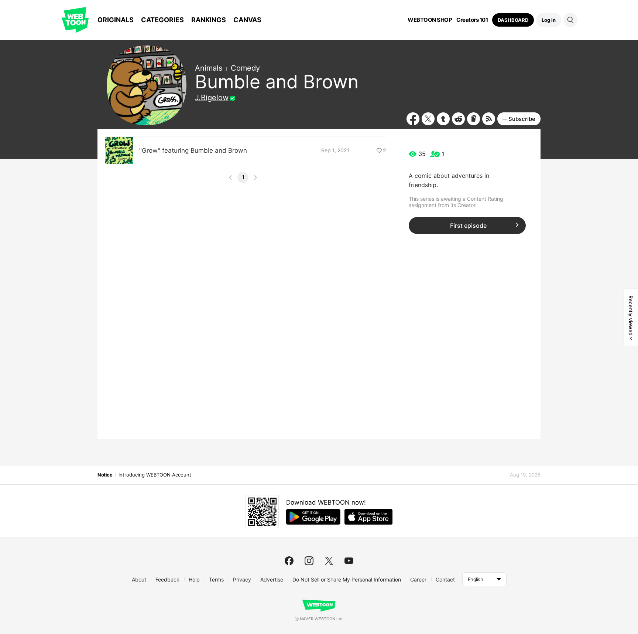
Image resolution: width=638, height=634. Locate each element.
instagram (309, 561)
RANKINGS (208, 20)
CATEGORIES (162, 20)
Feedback (167, 579)
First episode (468, 225)
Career (418, 579)
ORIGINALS (115, 20)
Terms (216, 579)
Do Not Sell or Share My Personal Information (346, 579)
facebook (289, 561)
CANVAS (247, 20)
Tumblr (443, 118)
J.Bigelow (212, 97)
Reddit (458, 118)
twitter (329, 561)
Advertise (271, 579)
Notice (104, 475)
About (139, 579)
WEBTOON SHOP (430, 20)
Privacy (242, 579)
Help (194, 579)
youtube (349, 561)
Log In (549, 20)
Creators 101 (472, 20)
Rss (488, 118)
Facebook (413, 118)
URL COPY (473, 118)
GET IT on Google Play (313, 517)
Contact (445, 579)
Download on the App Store (368, 517)
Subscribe (521, 118)
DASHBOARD (513, 20)
